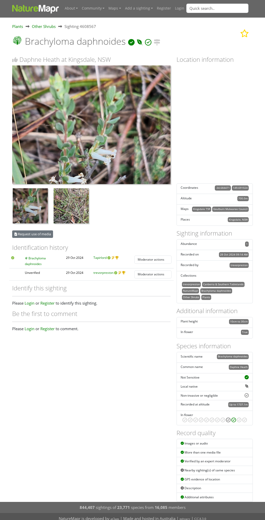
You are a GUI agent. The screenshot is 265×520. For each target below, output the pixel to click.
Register (164, 8)
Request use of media (34, 234)
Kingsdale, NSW (238, 219)
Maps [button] (113, 8)
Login (179, 8)
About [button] (70, 8)
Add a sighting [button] (137, 8)
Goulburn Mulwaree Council (230, 209)
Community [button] (92, 8)
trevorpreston (103, 272)
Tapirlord (100, 257)
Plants (17, 26)
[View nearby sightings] (157, 41)
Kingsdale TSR (201, 209)
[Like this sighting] (15, 59)
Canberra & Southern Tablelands (223, 284)
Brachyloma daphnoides (216, 290)
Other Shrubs (44, 26)
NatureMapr (190, 290)
